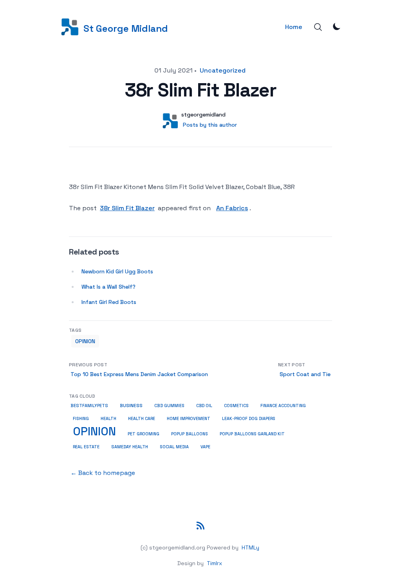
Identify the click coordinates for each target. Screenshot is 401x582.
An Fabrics (232, 208)
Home (293, 27)
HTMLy (250, 547)
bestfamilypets (89, 405)
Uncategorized (223, 70)
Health (108, 418)
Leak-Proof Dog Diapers (248, 418)
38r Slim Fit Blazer (127, 208)
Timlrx (214, 563)
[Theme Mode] (336, 26)
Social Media (174, 446)
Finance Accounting (283, 405)
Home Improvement (188, 418)
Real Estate (86, 446)
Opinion (85, 341)
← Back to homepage (102, 473)
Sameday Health (129, 446)
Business (131, 405)
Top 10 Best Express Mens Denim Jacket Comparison (139, 374)
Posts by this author (210, 124)
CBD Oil (204, 405)
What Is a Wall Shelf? (108, 286)
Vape (205, 446)
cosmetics (236, 405)
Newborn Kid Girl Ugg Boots (117, 271)
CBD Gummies (169, 405)
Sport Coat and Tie (305, 374)
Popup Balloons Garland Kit (252, 433)
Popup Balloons (189, 433)
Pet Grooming (143, 433)
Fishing (81, 418)
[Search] (318, 27)
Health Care (141, 418)
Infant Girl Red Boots (108, 302)
